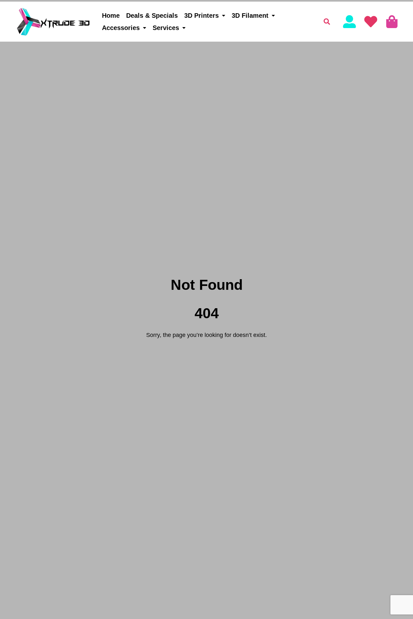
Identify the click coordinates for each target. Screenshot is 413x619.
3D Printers (201, 15)
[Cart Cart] (391, 21)
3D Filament (250, 15)
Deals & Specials (152, 15)
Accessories (121, 27)
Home (111, 15)
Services (166, 27)
